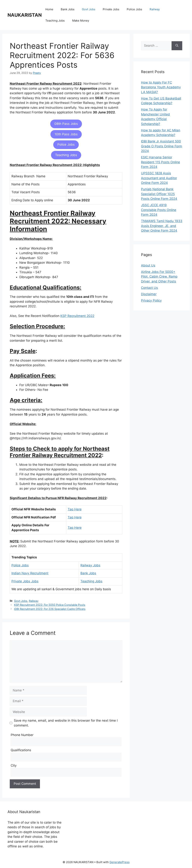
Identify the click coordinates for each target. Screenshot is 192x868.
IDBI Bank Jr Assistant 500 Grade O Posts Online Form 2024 (161, 146)
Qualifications (21, 750)
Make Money (80, 20)
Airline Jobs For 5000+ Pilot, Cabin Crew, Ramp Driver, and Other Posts (159, 276)
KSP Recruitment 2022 (77, 316)
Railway (155, 9)
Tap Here (75, 509)
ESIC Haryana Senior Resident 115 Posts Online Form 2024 (160, 162)
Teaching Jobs (55, 20)
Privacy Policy (151, 300)
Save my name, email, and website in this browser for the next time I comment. (66, 723)
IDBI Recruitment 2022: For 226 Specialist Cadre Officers (50, 608)
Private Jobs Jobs (24, 581)
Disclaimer (149, 294)
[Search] (177, 45)
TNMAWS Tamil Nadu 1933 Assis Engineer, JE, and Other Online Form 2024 (161, 225)
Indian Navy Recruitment (29, 573)
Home (49, 9)
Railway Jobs (90, 565)
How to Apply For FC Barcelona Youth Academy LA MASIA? (161, 87)
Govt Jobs (88, 9)
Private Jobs (111, 9)
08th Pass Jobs (66, 124)
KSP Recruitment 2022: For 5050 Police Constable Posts (49, 604)
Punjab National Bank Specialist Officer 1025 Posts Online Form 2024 (159, 194)
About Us (148, 265)
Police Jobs (134, 9)
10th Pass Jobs (66, 134)
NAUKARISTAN (25, 15)
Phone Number (22, 735)
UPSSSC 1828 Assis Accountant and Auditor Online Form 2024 (159, 178)
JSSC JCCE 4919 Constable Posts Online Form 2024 (158, 209)
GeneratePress (120, 862)
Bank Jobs (67, 9)
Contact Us (149, 288)
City (13, 765)
